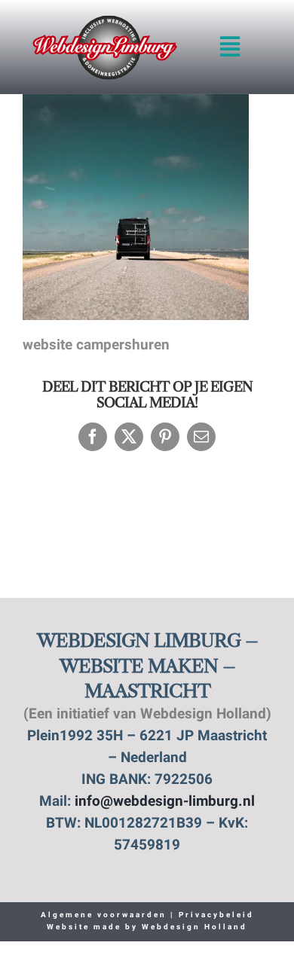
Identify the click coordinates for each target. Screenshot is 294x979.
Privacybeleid (214, 915)
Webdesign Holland (194, 927)
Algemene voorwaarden (104, 915)
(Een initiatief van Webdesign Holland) (147, 715)
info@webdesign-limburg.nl (165, 802)
